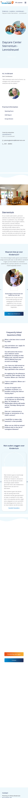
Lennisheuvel (19, 11)
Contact (14, 660)
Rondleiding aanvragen (14, 654)
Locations (12, 11)
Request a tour (12, 57)
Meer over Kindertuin (14, 314)
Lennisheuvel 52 (6, 134)
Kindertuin (5, 11)
